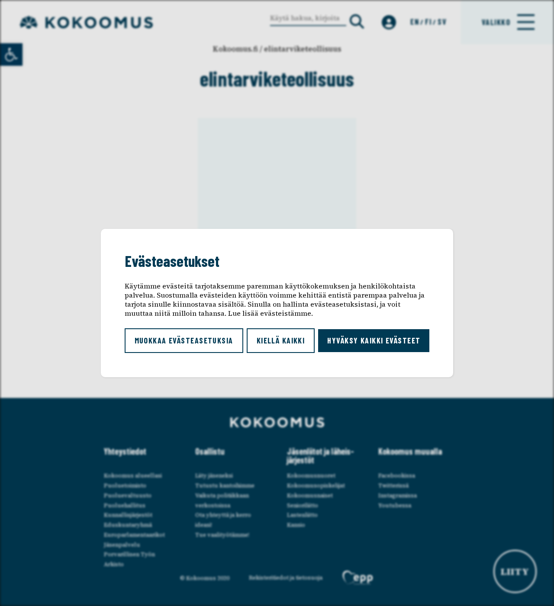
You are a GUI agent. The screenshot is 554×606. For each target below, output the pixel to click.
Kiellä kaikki (281, 340)
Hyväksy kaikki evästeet (373, 340)
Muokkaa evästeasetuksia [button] (184, 340)
